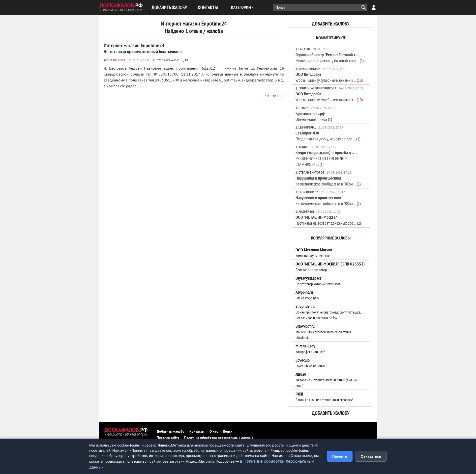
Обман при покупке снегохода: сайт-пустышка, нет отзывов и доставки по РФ (328, 312)
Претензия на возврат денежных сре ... (328, 220)
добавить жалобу (331, 24)
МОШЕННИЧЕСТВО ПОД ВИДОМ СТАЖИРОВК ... (325, 158)
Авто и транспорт (114, 60)
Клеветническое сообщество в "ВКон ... (328, 181)
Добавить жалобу (170, 432)
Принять (339, 456)
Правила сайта (168, 438)
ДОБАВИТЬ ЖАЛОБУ (169, 7)
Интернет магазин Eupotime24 (143, 48)
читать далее (272, 96)
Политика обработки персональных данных (218, 438)
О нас (213, 432)
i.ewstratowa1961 (167, 60)
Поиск (227, 432)
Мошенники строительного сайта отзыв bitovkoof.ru (323, 332)
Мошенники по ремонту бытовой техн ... (330, 57)
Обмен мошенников (314, 116)
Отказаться (371, 456)
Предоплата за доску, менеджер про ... (328, 136)
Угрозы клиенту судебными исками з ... (329, 77)
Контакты (197, 432)
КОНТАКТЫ (208, 7)
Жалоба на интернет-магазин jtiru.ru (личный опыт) (326, 380)
